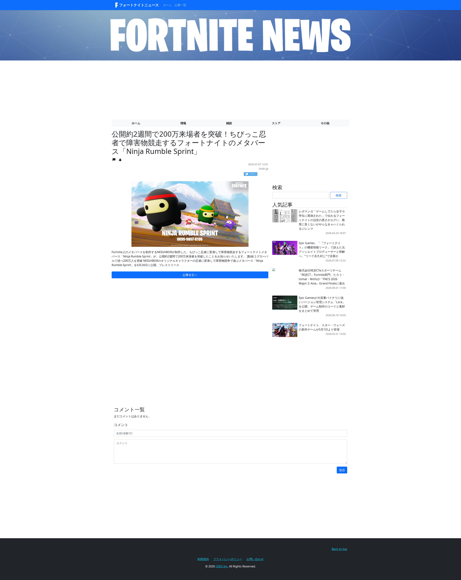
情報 (183, 123)
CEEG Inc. (222, 566)
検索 (338, 195)
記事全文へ (190, 275)
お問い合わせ (255, 559)
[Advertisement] (230, 88)
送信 (342, 470)
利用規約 (203, 559)
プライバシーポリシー (227, 559)
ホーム (167, 5)
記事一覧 (180, 5)
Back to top (339, 549)
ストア (276, 123)
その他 (325, 123)
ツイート (253, 173)
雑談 (229, 123)
